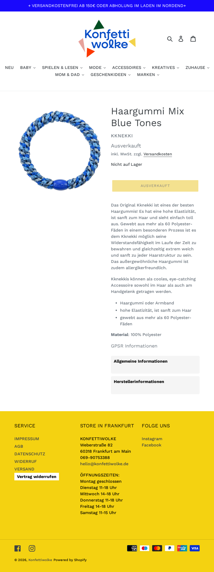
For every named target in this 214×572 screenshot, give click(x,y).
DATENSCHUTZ (29, 453)
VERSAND (24, 469)
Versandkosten (158, 154)
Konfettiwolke (40, 560)
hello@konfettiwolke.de (104, 463)
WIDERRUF (25, 461)
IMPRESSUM (26, 438)
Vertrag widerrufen (36, 476)
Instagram (152, 438)
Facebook (151, 445)
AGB (18, 446)
